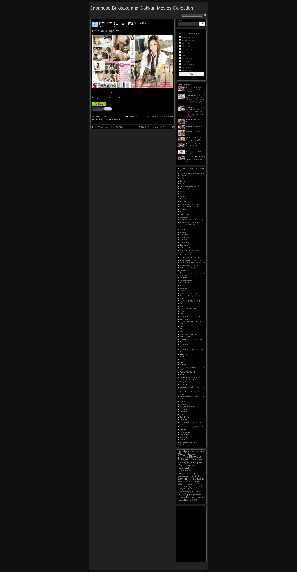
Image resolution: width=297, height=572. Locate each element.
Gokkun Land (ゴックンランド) (190, 296)
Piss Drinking (184, 357)
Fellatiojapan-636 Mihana (194, 126)
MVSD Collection (185, 336)
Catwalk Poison (185, 214)
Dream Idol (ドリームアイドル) (190, 257)
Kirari (182, 306)
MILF (181, 329)
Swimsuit (198, 494)
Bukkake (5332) (187, 55)
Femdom (183, 285)
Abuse (181, 454)
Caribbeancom (185, 209)
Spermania (183, 409)
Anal (194, 454)
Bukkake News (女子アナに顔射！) (191, 204)
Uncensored (184, 437)
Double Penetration (186, 255)
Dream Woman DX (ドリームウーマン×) (192, 263)
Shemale (183, 401)
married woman (188, 481)
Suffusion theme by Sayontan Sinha (196, 566)
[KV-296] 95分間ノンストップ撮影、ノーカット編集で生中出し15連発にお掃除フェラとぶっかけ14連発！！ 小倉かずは (195, 112)
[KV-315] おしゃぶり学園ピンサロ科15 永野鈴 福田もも (195, 90)
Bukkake (183, 201)
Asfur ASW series (185, 189)
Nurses (182, 342)
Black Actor (183, 194)
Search (180, 20)
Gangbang (183, 288)
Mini (181, 331)
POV (181, 362)
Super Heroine (184, 417)
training (180, 500)
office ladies (192, 484)
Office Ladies (184, 344)
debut (192, 468)
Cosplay (182, 227)
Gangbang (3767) (187, 67)
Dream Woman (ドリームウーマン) (191, 260)
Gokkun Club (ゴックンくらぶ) (189, 293)
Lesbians (183, 311)
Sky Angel (183, 404)
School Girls (117, 26)
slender (193, 492)
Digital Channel (185, 247)
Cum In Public (184, 237)
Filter (191, 74)
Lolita (182, 314)
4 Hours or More (196, 451)
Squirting (183, 414)
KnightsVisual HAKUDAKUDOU (190, 309)
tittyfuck (170, 116)
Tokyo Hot (183, 429)
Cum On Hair (184, 240)
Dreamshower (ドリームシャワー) (191, 265)
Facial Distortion (185, 270)
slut (198, 492)
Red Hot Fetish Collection (188, 372)
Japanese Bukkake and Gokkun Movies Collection (141, 8)
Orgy (181, 347)
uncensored (190, 499)
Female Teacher (185, 283)
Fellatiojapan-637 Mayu (193, 131)
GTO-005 (151, 116)
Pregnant (183, 364)
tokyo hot (201, 497)
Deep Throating (186, 473)
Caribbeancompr (185, 212)
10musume (183, 176)
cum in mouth (183, 468)
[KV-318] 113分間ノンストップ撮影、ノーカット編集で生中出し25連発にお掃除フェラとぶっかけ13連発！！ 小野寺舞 (195, 99)
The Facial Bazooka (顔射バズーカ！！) (192, 427)
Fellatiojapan (184, 278)
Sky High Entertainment (187, 407)
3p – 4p (182, 183)
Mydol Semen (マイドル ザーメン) (191, 339)
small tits (181, 494)
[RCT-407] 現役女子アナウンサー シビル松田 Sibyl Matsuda (152, 127)
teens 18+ (165, 116)
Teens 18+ (125, 26)
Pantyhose (183, 354)
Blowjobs (183, 196)
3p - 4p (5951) (186, 52)
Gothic (182, 298)
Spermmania (184, 412)
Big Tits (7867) (186, 43)
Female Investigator (186, 280)
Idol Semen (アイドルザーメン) (190, 301)
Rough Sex (183, 382)
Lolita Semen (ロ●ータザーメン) (190, 316)
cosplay (182, 462)
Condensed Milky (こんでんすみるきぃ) (192, 219)
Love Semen (184, 319)
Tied (188, 497)
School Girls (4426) (188, 64)
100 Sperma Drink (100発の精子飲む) (192, 173)
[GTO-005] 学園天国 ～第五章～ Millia (122, 23)
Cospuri (182, 229)
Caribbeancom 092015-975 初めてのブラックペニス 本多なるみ (195, 159)
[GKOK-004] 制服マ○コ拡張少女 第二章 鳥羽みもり (195, 146)
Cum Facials (110, 26)
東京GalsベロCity (185, 445)
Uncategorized (184, 434)
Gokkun (182, 290)
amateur (188, 454)
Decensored (184, 245)
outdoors (180, 487)
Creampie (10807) (188, 37)
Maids (182, 326)
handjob (192, 479)
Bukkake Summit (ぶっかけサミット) (191, 207)
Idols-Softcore (184, 303)
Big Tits (182, 191)
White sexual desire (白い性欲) (189, 442)
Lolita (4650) (186, 61)
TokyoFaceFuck (185, 432)
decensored (184, 470)
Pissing (182, 359)
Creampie (183, 232)
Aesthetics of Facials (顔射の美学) (190, 186)
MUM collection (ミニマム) (188, 334)
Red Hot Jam (184, 374)
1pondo (182, 178)
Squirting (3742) (187, 70)
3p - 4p (104, 26)
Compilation (184, 217)
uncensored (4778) (188, 58)
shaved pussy (183, 492)
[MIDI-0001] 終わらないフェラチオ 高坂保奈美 (108, 127)
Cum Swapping (185, 242)
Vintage (182, 440)
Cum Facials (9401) (188, 40)
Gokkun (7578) (186, 46)
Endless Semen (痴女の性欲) (189, 268)
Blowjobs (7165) (187, 49)
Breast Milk (183, 199)
